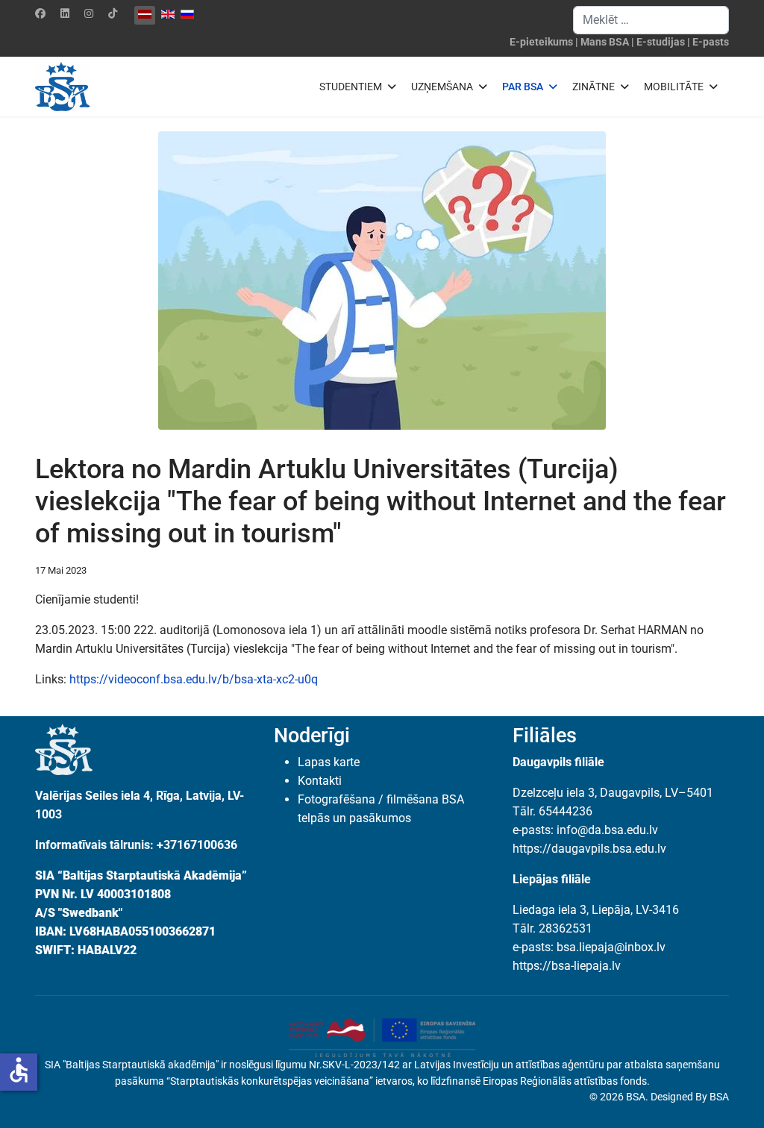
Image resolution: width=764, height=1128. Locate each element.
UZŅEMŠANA (442, 87)
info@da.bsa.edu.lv (607, 830)
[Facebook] (40, 13)
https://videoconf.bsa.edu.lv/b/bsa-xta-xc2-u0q (193, 679)
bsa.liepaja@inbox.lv (611, 947)
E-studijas (660, 42)
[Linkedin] (64, 13)
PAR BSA (522, 87)
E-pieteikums (541, 42)
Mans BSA (604, 42)
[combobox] (651, 20)
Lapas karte (329, 762)
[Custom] (112, 13)
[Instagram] (88, 13)
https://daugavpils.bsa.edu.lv (589, 849)
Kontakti (320, 781)
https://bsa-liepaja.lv (567, 966)
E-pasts (710, 42)
